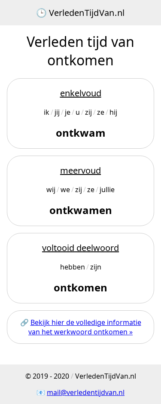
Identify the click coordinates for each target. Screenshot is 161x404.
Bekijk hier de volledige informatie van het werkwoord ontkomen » (84, 327)
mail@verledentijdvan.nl (86, 392)
